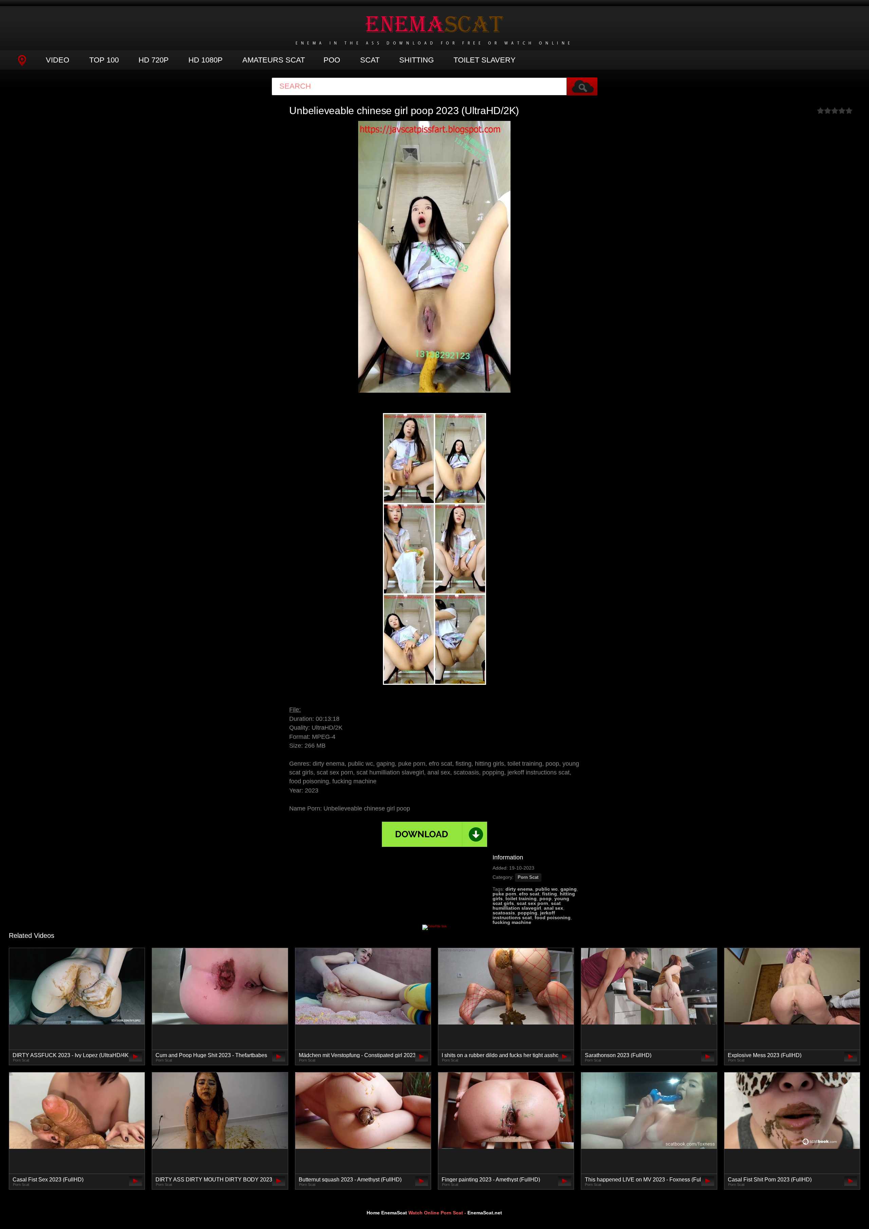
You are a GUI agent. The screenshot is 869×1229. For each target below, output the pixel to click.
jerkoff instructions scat (524, 915)
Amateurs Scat (273, 60)
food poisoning (553, 917)
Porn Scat (528, 877)
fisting (549, 893)
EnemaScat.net (484, 1212)
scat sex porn (532, 903)
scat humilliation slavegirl (527, 906)
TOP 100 (104, 60)
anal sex (553, 908)
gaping (568, 889)
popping (527, 912)
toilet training (521, 898)
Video (57, 60)
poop (545, 898)
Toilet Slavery (485, 60)
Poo (331, 60)
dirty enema (519, 889)
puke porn (504, 893)
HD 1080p (205, 60)
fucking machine (512, 922)
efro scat (529, 893)
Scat (370, 60)
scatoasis (504, 912)
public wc (546, 889)
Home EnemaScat (387, 1212)
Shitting (416, 60)
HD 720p (153, 60)
